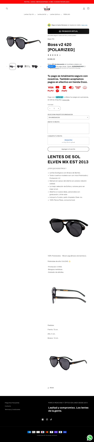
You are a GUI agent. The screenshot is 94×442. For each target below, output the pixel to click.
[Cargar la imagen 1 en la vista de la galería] (12, 66)
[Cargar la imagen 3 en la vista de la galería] (27, 66)
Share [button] (52, 387)
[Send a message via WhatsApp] (89, 437)
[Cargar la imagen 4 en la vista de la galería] (35, 66)
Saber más (84, 25)
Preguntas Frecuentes (12, 403)
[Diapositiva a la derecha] (41, 67)
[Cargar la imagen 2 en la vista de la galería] (20, 66)
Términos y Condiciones (12, 409)
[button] (7, 8)
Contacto (8, 406)
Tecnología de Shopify (51, 435)
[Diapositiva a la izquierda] (7, 67)
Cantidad (50, 104)
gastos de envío (54, 68)
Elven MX (43, 435)
